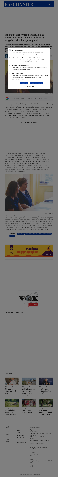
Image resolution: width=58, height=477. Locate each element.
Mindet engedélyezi (36, 83)
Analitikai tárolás (17, 73)
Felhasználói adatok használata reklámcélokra (26, 58)
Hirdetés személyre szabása (20, 65)
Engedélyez (24, 83)
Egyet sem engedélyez (29, 86)
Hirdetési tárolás (17, 50)
